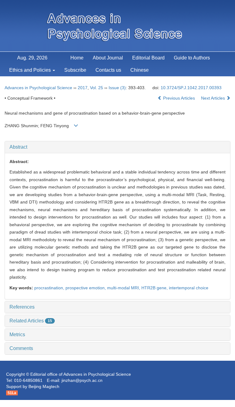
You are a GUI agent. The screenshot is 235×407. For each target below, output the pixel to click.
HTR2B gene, (155, 287)
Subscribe (75, 70)
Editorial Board (148, 57)
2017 (83, 87)
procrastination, (49, 287)
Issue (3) (117, 87)
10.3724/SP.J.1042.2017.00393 (191, 87)
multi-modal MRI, (124, 287)
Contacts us (108, 70)
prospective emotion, (86, 287)
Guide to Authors (192, 57)
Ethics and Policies (30, 70)
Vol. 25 (96, 87)
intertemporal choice (188, 287)
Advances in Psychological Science (38, 87)
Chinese (139, 70)
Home (77, 57)
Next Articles (213, 98)
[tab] (117, 147)
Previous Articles (179, 98)
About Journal (108, 57)
